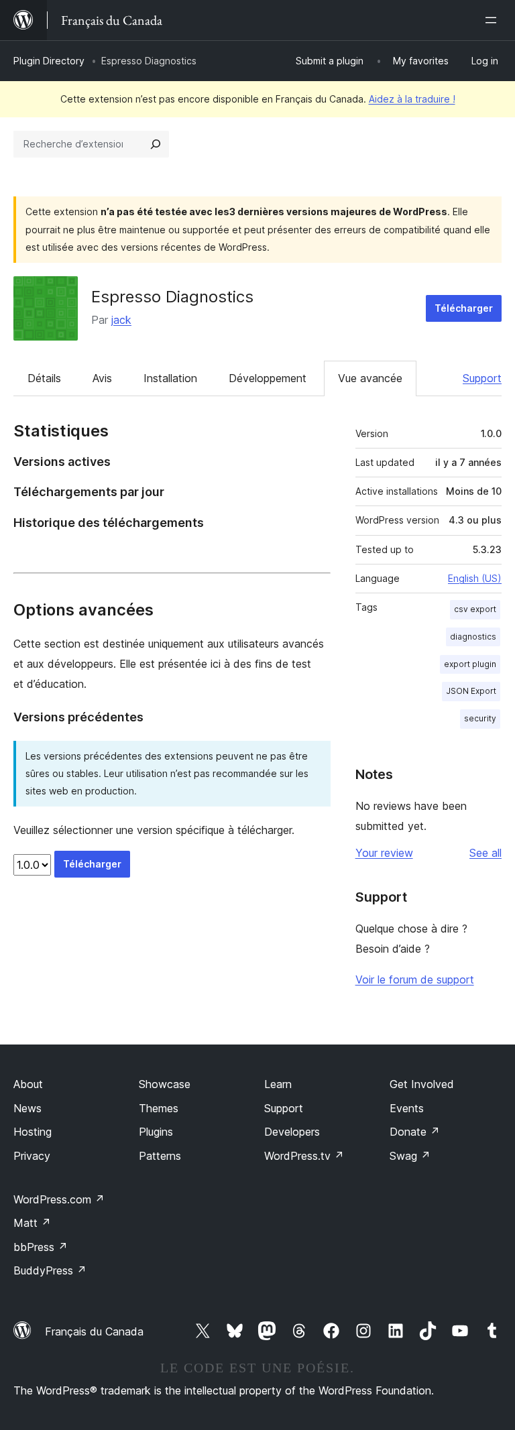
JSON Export (471, 691)
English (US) (475, 578)
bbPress (40, 1247)
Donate (415, 1131)
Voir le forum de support (414, 979)
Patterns (160, 1156)
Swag (410, 1156)
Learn (278, 1084)
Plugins (156, 1131)
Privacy (31, 1156)
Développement (267, 378)
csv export (475, 609)
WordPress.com (59, 1199)
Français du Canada (94, 1331)
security (480, 718)
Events (407, 1108)
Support (482, 378)
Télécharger (464, 308)
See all (485, 852)
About (28, 1084)
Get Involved (422, 1084)
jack (121, 319)
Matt (32, 1223)
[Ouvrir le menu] (493, 20)
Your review (384, 852)
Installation (170, 378)
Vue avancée (370, 378)
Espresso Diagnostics (172, 296)
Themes (158, 1108)
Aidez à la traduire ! (412, 99)
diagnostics (473, 637)
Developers (292, 1131)
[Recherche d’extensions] (155, 144)
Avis (102, 378)
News (27, 1108)
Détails (44, 378)
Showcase (164, 1084)
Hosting (32, 1131)
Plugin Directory (48, 60)
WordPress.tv (304, 1156)
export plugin (470, 664)
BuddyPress (50, 1270)
